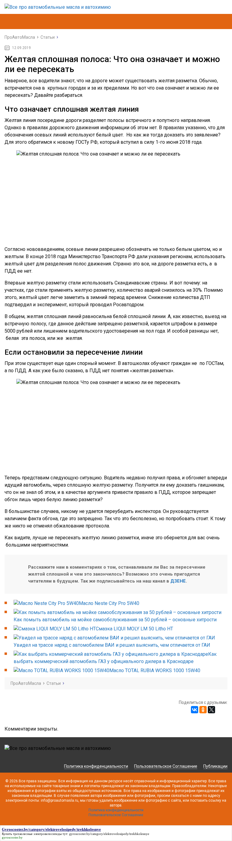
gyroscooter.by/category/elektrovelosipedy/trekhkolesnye (109, 834)
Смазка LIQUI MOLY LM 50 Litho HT (134, 629)
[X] (211, 709)
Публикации (215, 766)
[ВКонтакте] (194, 709)
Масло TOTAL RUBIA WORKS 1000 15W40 (154, 670)
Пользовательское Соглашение (165, 766)
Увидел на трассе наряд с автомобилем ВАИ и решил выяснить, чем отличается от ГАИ (112, 645)
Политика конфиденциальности (96, 766)
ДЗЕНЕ (178, 581)
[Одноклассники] (203, 709)
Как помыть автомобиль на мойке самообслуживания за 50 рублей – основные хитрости (115, 620)
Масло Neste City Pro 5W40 (109, 603)
